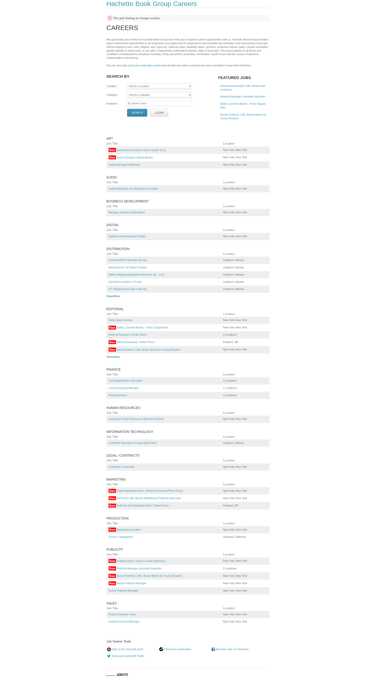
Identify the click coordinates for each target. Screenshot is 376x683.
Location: (111, 86)
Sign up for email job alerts (127, 649)
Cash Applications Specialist (125, 380)
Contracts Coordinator (122, 466)
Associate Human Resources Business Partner (136, 419)
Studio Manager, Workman (124, 164)
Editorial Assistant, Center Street (127, 334)
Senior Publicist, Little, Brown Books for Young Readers (145, 575)
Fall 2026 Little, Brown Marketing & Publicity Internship (145, 498)
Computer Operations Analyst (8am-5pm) (133, 442)
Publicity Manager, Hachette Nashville (242, 96)
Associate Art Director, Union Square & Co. (137, 150)
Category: (112, 94)
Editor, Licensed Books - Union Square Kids (138, 327)
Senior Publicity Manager (127, 583)
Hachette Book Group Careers (151, 4)
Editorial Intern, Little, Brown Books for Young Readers (145, 349)
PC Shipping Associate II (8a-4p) (128, 289)
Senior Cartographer (121, 536)
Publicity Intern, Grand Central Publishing (137, 561)
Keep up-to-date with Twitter (128, 656)
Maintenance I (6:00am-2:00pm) (127, 267)
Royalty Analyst (118, 395)
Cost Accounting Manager (124, 388)
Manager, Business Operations (127, 212)
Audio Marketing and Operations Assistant (133, 188)
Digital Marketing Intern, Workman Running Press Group (146, 490)
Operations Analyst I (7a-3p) (125, 281)
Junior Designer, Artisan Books (131, 157)
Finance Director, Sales (122, 614)
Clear (159, 112)
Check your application (177, 649)
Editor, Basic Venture (121, 320)
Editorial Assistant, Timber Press (131, 342)
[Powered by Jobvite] (117, 675)
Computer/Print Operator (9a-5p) (128, 260)
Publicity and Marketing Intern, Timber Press (139, 505)
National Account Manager (124, 621)
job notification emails (148, 65)
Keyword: (112, 103)
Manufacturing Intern (125, 529)
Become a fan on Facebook (232, 649)
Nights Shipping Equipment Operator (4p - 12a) (136, 274)
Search (137, 112)
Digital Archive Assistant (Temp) (127, 236)
